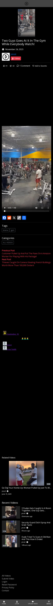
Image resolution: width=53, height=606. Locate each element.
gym (12, 230)
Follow (17, 58)
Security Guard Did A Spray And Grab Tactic (36, 523)
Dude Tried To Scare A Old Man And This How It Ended (36, 538)
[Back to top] (7, 591)
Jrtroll (13, 54)
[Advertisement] (26, 98)
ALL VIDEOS (8, 242)
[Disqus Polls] (26, 299)
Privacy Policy (8, 587)
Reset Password (9, 584)
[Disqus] (26, 361)
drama (5, 230)
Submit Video (8, 578)
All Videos (6, 575)
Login (4, 581)
